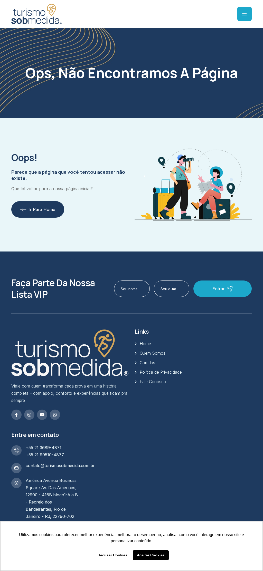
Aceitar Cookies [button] (151, 555)
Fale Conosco (153, 381)
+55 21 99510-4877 (45, 454)
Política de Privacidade (161, 372)
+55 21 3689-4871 (43, 447)
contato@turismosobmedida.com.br (60, 465)
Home (145, 343)
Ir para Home (42, 209)
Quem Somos (152, 353)
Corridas (147, 362)
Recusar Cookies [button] (112, 555)
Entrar (218, 288)
